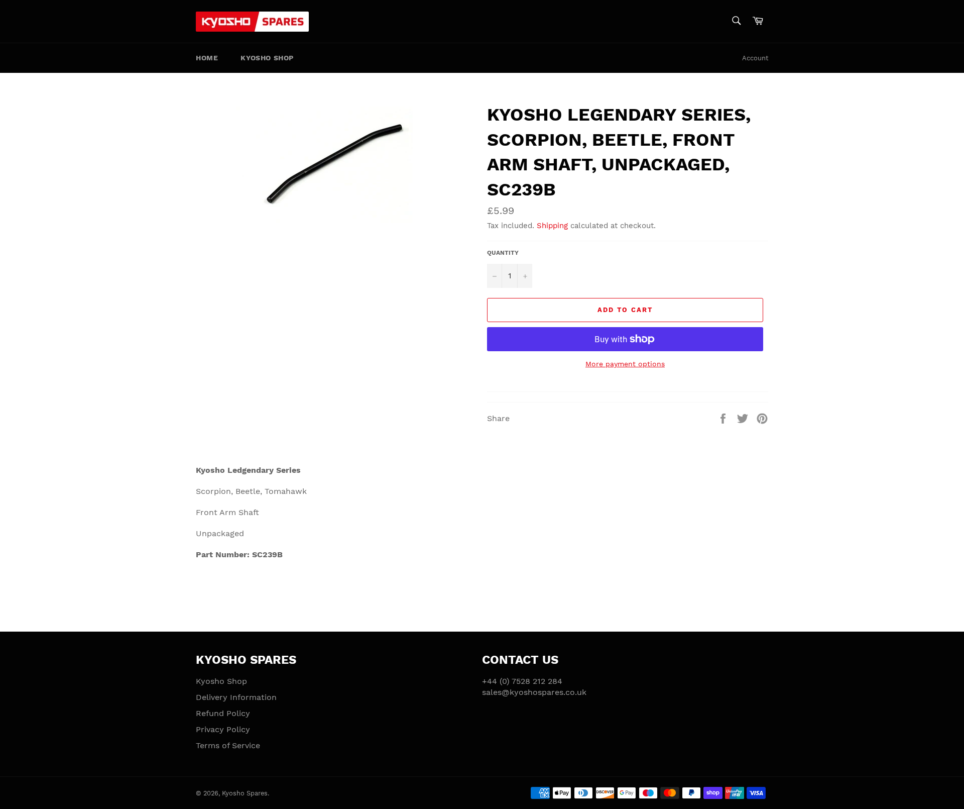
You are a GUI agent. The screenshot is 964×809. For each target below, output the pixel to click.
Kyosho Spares (245, 793)
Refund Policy (223, 713)
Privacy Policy (223, 729)
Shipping (552, 225)
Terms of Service (228, 745)
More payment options (625, 364)
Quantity (503, 252)
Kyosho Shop (267, 58)
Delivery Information (236, 697)
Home (207, 58)
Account (755, 58)
